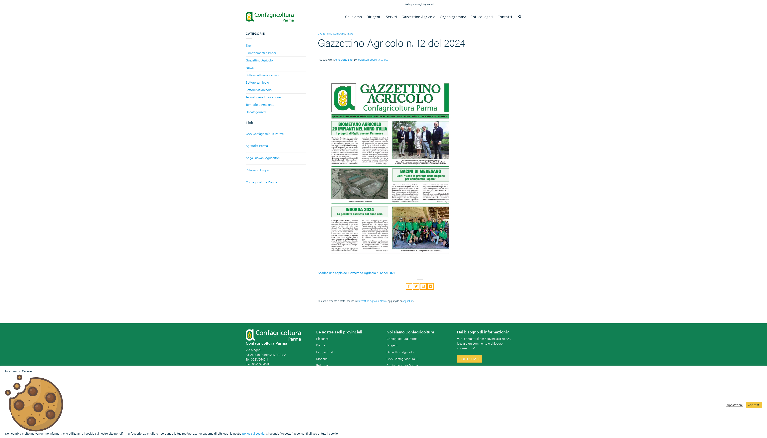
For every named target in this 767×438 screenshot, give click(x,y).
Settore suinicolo (257, 82)
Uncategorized (256, 112)
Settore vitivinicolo (259, 89)
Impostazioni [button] (734, 405)
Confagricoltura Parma (401, 338)
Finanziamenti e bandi (261, 52)
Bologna (322, 365)
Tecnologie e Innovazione (263, 97)
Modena (322, 358)
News (249, 67)
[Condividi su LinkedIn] (430, 286)
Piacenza (322, 338)
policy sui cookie (253, 433)
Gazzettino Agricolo (259, 60)
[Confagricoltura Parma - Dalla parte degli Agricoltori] (270, 17)
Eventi (250, 45)
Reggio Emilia (325, 352)
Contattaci (469, 358)
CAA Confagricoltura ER (402, 358)
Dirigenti (392, 345)
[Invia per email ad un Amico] (423, 286)
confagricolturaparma (373, 59)
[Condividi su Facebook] (409, 286)
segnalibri (407, 301)
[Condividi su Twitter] (416, 286)
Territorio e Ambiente (260, 104)
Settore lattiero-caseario (262, 75)
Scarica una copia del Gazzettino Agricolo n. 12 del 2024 (356, 272)
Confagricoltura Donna (402, 365)
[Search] (519, 17)
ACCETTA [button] (754, 405)
